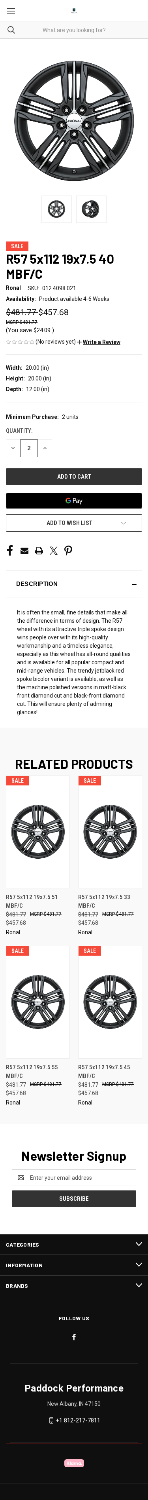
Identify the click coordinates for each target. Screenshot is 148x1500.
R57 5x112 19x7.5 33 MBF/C (104, 902)
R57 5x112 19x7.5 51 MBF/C (32, 902)
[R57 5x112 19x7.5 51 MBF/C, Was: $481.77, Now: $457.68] (37, 832)
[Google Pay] (74, 501)
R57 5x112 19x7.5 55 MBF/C (32, 1072)
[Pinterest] (68, 550)
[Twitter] (54, 550)
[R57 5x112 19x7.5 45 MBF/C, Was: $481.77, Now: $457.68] (110, 1002)
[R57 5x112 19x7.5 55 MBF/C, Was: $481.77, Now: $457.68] (37, 1002)
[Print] (39, 550)
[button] (98, 342)
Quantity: (19, 431)
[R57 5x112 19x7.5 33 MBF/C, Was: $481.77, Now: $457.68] (110, 832)
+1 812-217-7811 (78, 1420)
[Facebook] (10, 550)
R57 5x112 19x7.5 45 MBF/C (104, 1072)
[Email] (24, 550)
